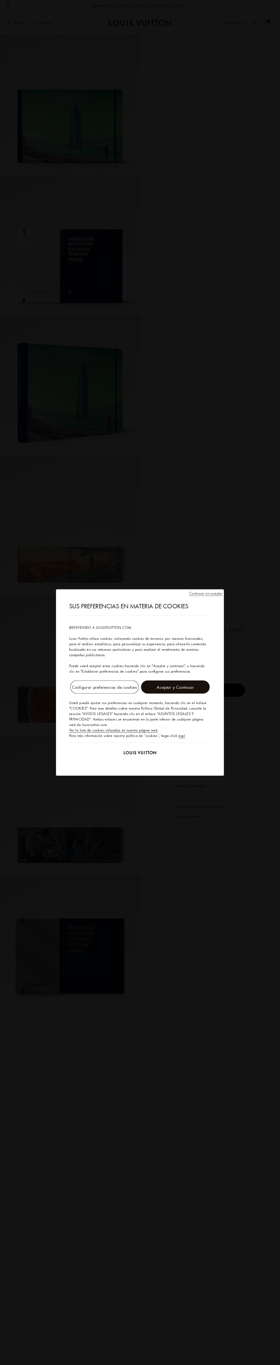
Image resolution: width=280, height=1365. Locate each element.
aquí (181, 735)
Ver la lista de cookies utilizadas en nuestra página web (113, 730)
